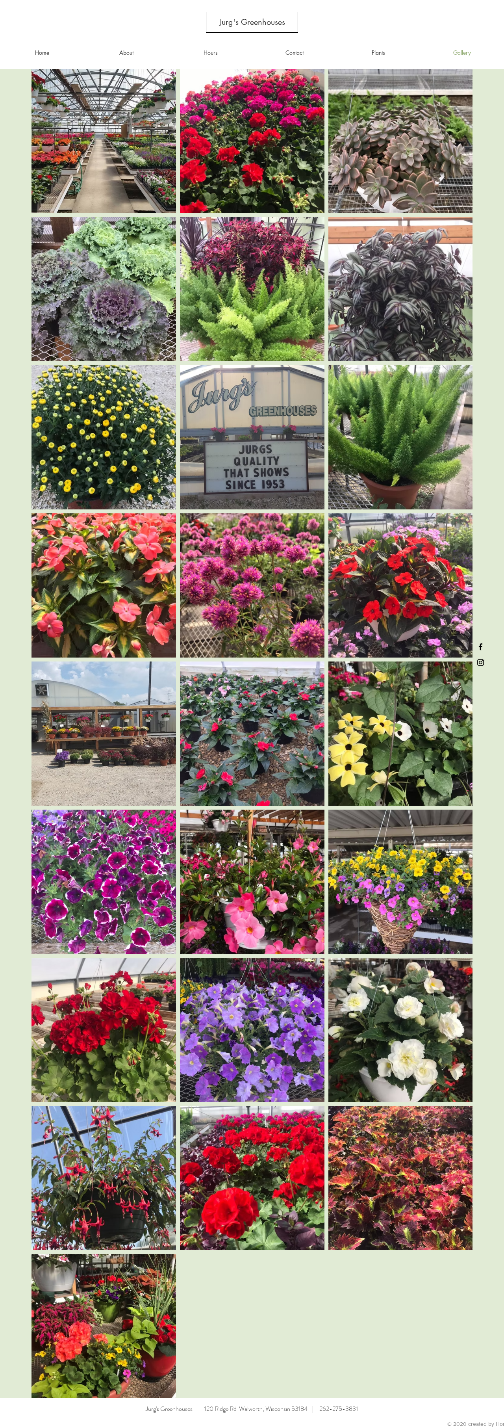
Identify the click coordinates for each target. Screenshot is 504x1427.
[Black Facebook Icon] (480, 646)
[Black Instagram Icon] (480, 662)
